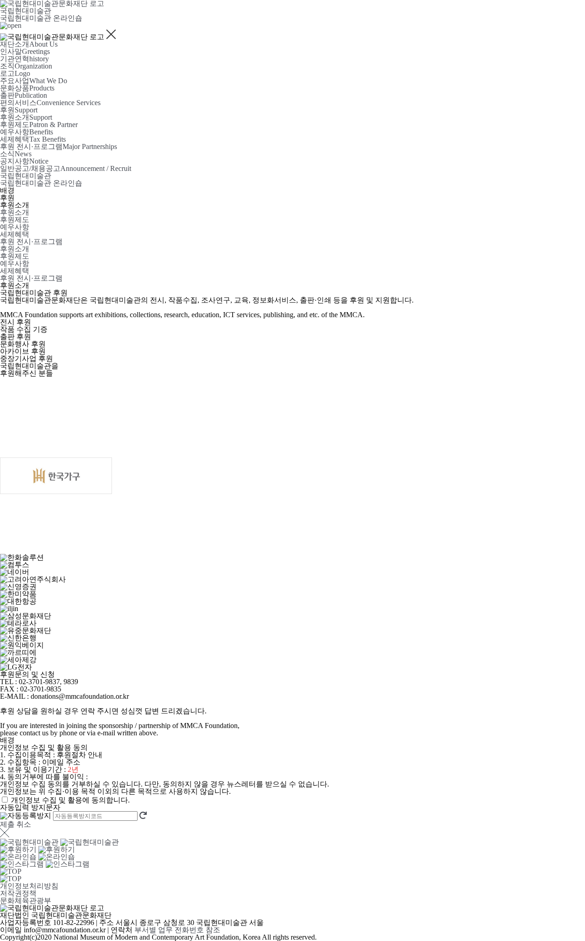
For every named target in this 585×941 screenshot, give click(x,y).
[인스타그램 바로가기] (45, 864)
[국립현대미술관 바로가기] (59, 842)
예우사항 (14, 227)
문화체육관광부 (25, 900)
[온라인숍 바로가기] (37, 857)
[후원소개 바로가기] (37, 849)
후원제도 (14, 219)
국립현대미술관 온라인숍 (41, 18)
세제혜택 (14, 234)
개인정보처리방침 (29, 886)
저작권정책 (18, 893)
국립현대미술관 (25, 11)
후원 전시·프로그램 (31, 241)
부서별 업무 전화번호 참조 (177, 930)
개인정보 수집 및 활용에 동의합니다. (70, 800)
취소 (23, 824)
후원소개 (14, 212)
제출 (7, 824)
